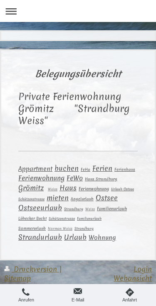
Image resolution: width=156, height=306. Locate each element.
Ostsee (107, 197)
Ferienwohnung (41, 178)
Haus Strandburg (101, 179)
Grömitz (31, 187)
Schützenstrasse (31, 199)
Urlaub (75, 237)
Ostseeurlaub (40, 207)
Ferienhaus (124, 169)
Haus (68, 187)
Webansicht (133, 278)
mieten (58, 197)
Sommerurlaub (32, 228)
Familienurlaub (112, 209)
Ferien (102, 168)
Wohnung (102, 237)
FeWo (75, 178)
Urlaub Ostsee (122, 189)
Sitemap (17, 278)
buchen (66, 168)
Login (143, 269)
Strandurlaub (40, 237)
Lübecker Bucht (32, 218)
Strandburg (73, 208)
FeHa (85, 169)
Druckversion (35, 269)
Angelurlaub (82, 199)
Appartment (35, 168)
